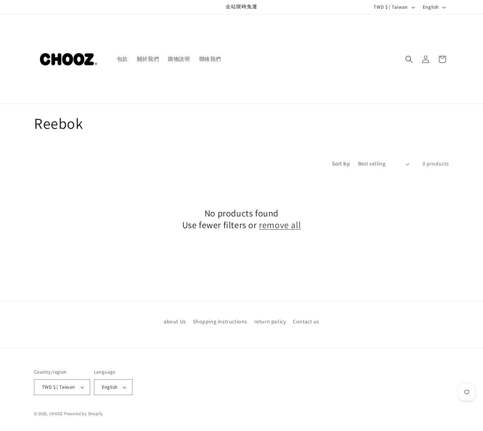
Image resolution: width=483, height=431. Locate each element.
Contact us (306, 321)
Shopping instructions (220, 321)
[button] (409, 59)
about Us (175, 321)
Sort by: (341, 163)
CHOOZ (56, 413)
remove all (280, 225)
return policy (270, 321)
